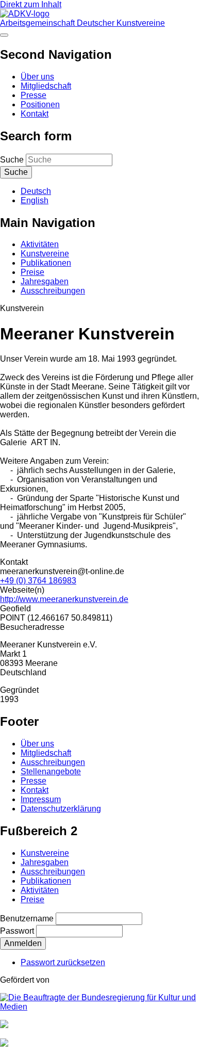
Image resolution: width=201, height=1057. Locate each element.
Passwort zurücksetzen (63, 962)
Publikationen (46, 262)
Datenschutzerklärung (61, 808)
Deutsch (36, 191)
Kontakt (34, 113)
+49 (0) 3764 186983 (38, 580)
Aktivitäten (40, 244)
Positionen (40, 104)
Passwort (17, 930)
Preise (32, 272)
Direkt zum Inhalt (30, 4)
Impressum (41, 799)
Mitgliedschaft (46, 86)
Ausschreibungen (53, 290)
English (34, 200)
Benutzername (27, 918)
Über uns (37, 76)
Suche (12, 159)
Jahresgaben (45, 281)
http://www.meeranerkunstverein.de (64, 599)
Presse (33, 95)
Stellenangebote (51, 771)
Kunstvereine (45, 253)
